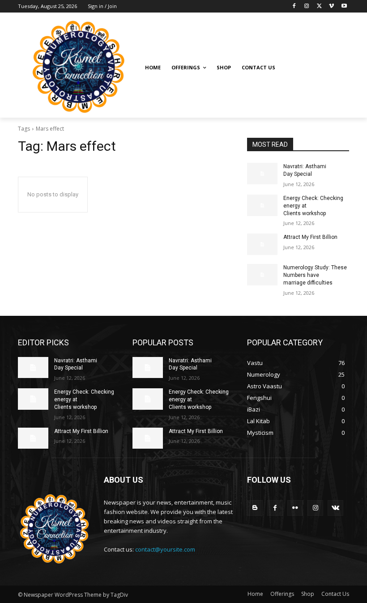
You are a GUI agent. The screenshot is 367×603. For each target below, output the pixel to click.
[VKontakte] (335, 508)
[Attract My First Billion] (262, 244)
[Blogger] (255, 508)
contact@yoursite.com (165, 549)
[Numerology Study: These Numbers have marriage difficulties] (262, 274)
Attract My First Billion (310, 237)
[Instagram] (307, 6)
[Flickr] (295, 508)
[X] (319, 6)
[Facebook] (294, 6)
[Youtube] (344, 6)
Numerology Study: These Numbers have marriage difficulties (315, 275)
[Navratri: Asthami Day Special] (262, 173)
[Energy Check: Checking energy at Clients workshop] (262, 205)
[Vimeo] (331, 6)
